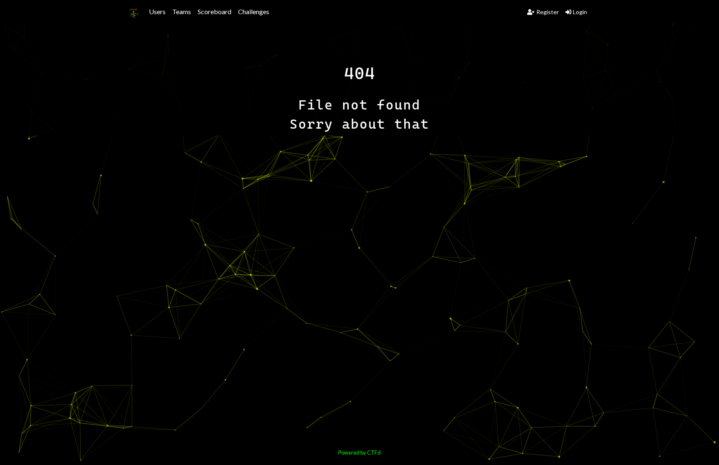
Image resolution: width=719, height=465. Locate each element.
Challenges (253, 11)
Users (157, 11)
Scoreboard (214, 11)
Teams (181, 11)
